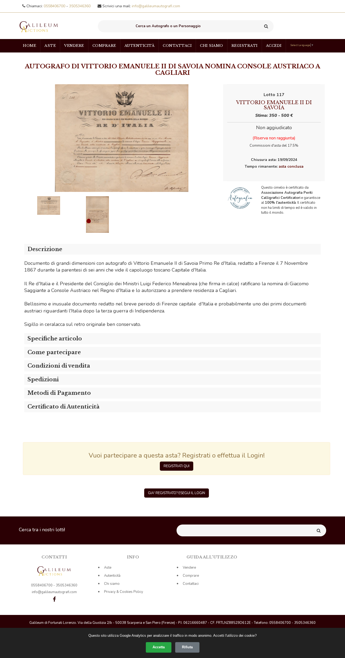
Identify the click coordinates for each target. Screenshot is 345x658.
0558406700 (55, 6)
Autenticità (140, 45)
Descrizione (44, 249)
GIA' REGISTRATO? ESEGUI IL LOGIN (176, 493)
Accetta (159, 647)
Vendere (74, 45)
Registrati (245, 45)
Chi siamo (211, 45)
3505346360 (80, 6)
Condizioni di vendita (58, 366)
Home (29, 45)
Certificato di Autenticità (63, 406)
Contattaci (177, 45)
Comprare (104, 45)
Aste (50, 45)
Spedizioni (43, 379)
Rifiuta (187, 647)
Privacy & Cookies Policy (123, 591)
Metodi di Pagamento (59, 393)
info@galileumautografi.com (156, 6)
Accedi (274, 45)
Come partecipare (54, 352)
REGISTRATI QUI (176, 466)
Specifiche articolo (54, 338)
